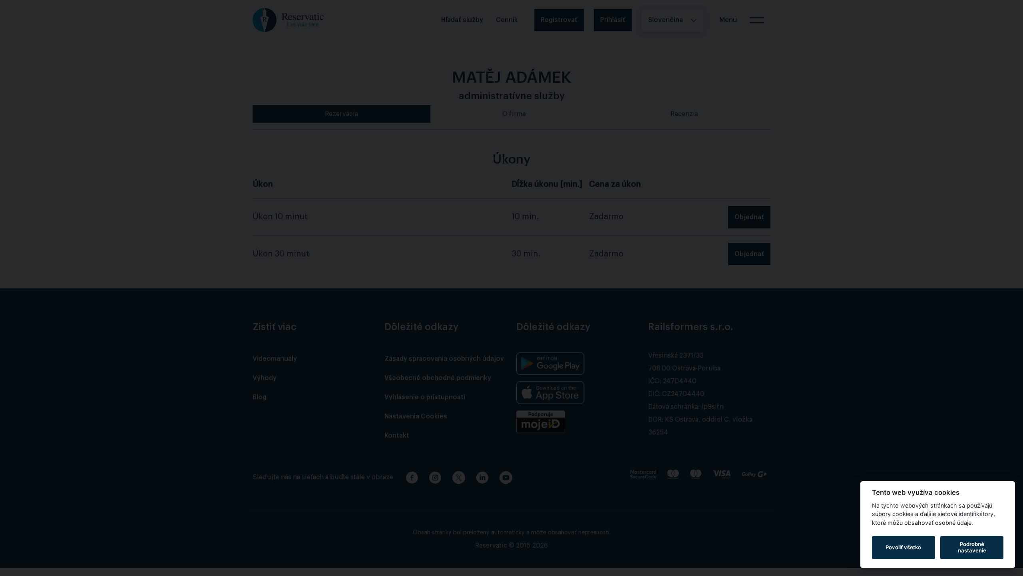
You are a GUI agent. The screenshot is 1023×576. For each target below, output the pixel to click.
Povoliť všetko (903, 547)
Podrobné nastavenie (972, 547)
